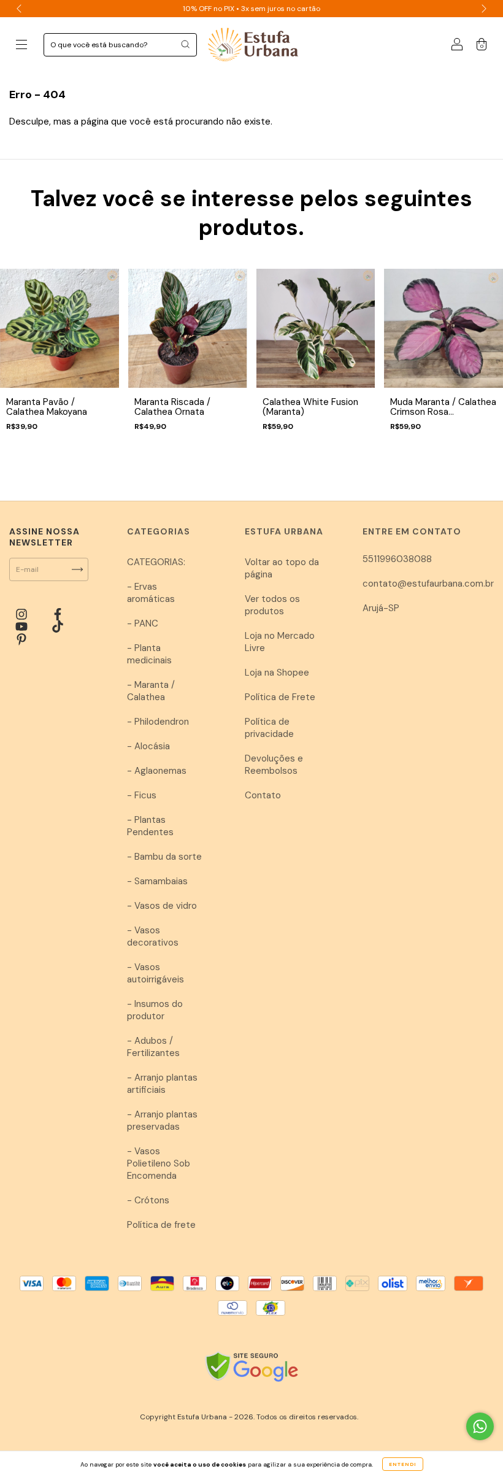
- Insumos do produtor (155, 1010)
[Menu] (21, 45)
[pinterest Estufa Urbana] (21, 639)
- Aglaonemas (156, 771)
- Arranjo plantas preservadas (162, 1120)
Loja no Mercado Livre (280, 642)
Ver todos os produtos (272, 605)
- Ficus (141, 795)
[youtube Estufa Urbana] (22, 627)
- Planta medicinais (149, 654)
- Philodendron (158, 721)
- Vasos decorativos (153, 936)
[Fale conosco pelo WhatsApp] (480, 1426)
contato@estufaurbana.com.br (428, 583)
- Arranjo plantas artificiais (162, 1083)
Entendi (403, 1464)
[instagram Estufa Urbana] (22, 614)
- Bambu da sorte (164, 856)
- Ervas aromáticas (151, 592)
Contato (263, 795)
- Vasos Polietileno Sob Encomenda (158, 1163)
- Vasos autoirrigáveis (155, 973)
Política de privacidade (269, 727)
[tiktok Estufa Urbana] (57, 627)
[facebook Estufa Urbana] (57, 614)
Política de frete (161, 1225)
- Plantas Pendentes (150, 826)
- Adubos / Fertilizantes (153, 1047)
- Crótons (148, 1200)
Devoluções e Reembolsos (274, 764)
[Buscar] (185, 44)
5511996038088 (397, 559)
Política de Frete (280, 697)
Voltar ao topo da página (282, 568)
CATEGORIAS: (156, 562)
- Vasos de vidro (162, 906)
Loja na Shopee (277, 672)
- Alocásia (148, 746)
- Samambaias (157, 881)
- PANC (142, 623)
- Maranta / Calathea (151, 691)
